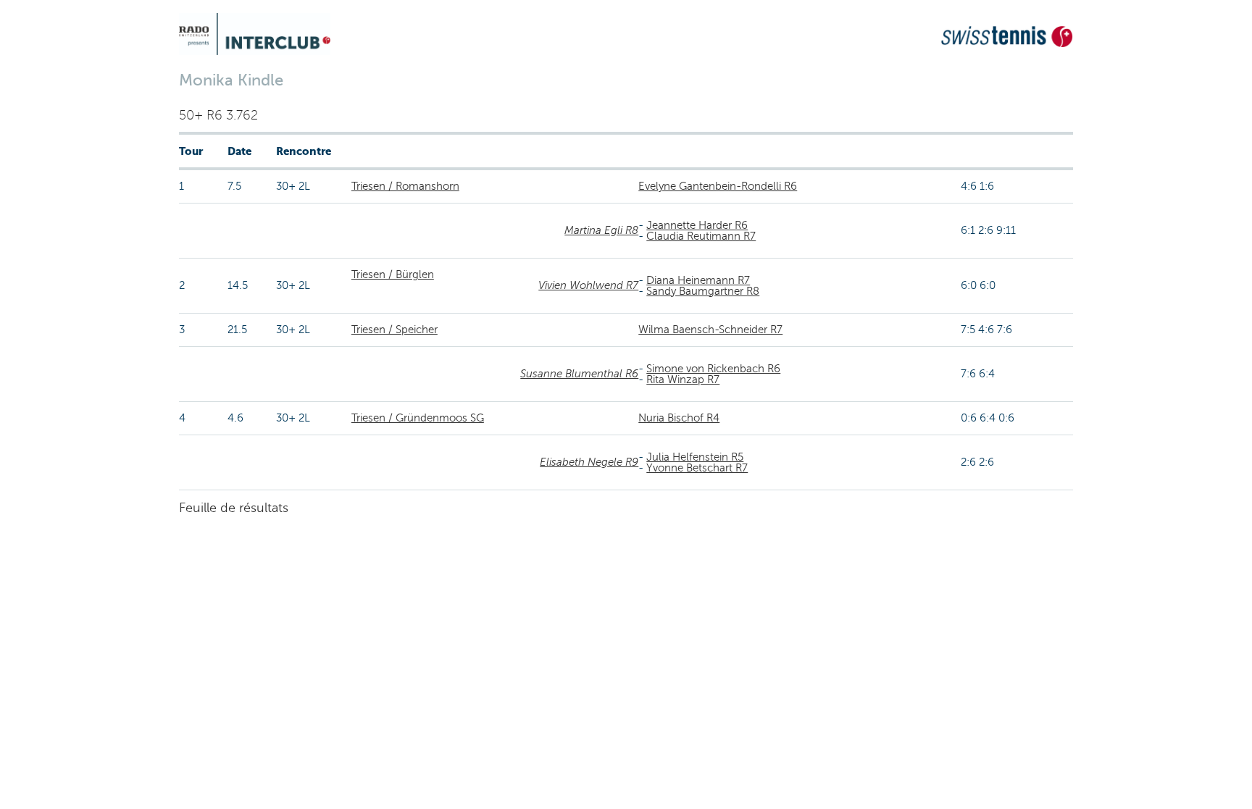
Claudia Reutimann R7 (701, 236)
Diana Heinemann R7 (698, 280)
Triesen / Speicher (394, 329)
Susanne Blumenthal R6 (579, 374)
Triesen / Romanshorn (405, 186)
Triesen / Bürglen (392, 274)
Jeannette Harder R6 (697, 225)
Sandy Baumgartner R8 (702, 291)
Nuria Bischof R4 (678, 418)
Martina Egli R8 (601, 230)
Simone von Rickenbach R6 (713, 368)
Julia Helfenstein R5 (694, 457)
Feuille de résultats (233, 507)
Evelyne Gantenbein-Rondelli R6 (717, 186)
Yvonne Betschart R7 (697, 468)
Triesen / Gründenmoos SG (417, 418)
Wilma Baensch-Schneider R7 (710, 329)
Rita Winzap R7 (682, 379)
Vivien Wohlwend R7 (588, 285)
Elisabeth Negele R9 (589, 462)
